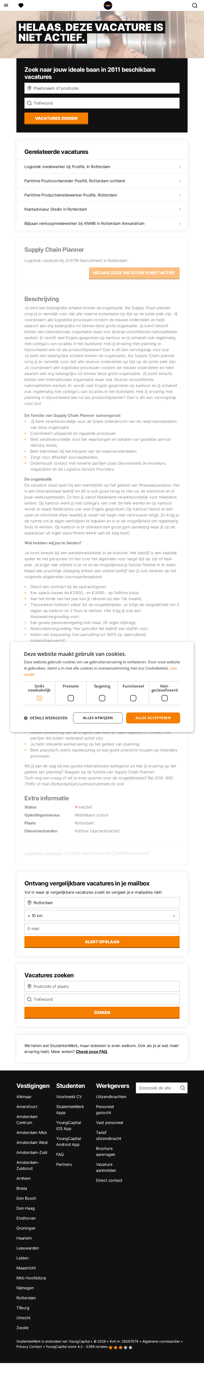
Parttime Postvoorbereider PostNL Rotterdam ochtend (74, 180)
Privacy (22, 1346)
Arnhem (23, 1178)
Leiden (22, 1257)
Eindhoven (26, 1218)
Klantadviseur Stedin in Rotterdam (55, 209)
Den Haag (25, 1208)
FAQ (59, 1154)
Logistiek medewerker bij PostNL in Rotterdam (67, 166)
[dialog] (102, 687)
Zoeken (102, 1012)
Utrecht (23, 1317)
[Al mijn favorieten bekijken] (21, 5)
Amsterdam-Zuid (31, 1152)
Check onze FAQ (91, 1051)
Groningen (25, 1228)
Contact (35, 1346)
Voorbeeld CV (69, 1096)
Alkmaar (24, 1096)
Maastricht (26, 1267)
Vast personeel (109, 1122)
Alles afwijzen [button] (98, 717)
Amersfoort (27, 1106)
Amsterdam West (32, 1142)
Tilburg (22, 1307)
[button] (45, 718)
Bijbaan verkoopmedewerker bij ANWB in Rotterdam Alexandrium (84, 223)
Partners (64, 1164)
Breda (21, 1188)
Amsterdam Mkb (31, 1132)
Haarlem (24, 1238)
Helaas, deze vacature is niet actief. (134, 272)
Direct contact (109, 1180)
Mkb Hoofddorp (31, 1277)
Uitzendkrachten (111, 1096)
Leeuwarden (27, 1248)
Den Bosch (26, 1198)
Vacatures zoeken (56, 118)
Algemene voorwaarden (161, 1341)
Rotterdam (26, 1297)
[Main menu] (6, 5)
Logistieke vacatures (43, 853)
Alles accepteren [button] (153, 717)
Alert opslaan (102, 941)
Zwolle (22, 1327)
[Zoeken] (197, 5)
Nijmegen (25, 1287)
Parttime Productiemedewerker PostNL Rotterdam (70, 194)
